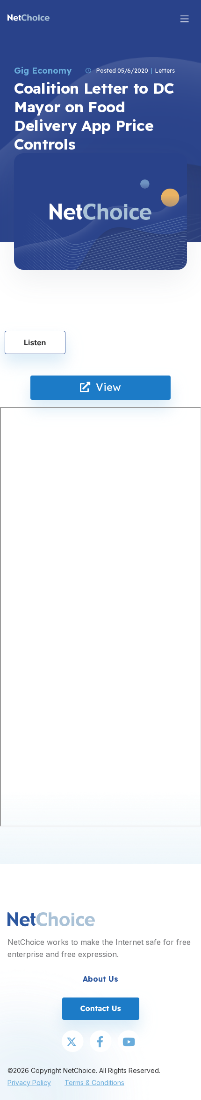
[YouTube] (129, 1042)
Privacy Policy (29, 1082)
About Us (100, 979)
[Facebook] (100, 1042)
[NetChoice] (28, 18)
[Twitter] (72, 1042)
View (105, 387)
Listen (35, 342)
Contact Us (100, 1008)
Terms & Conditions (94, 1082)
